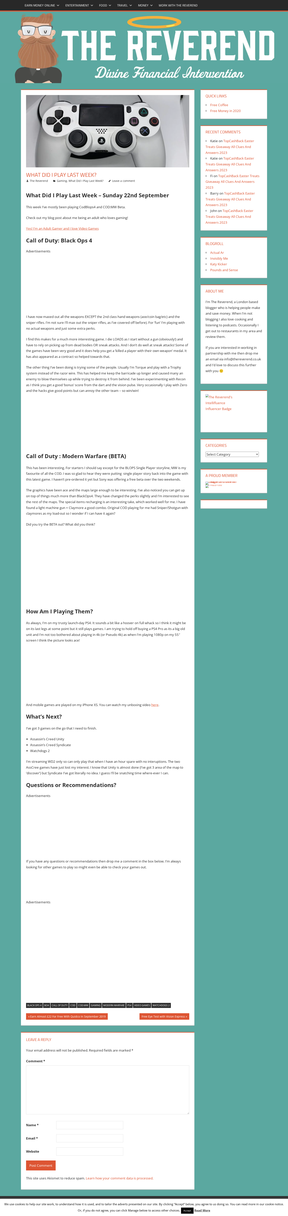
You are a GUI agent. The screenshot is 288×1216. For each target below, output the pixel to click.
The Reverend (39, 181)
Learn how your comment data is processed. (119, 1178)
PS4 (129, 1005)
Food (103, 5)
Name (32, 1125)
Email (32, 1138)
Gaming (62, 181)
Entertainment (77, 5)
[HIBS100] (214, 484)
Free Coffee (219, 105)
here (154, 705)
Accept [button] (187, 1210)
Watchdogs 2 (161, 1005)
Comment (35, 1061)
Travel (122, 5)
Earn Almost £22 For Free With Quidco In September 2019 (68, 1017)
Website (32, 1151)
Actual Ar (217, 252)
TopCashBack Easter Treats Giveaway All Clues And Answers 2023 (230, 147)
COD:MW (83, 1005)
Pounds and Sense (224, 270)
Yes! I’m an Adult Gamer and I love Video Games (62, 228)
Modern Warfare (114, 1005)
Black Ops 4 (34, 1005)
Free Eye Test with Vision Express (163, 1017)
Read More (202, 1210)
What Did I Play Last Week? (86, 181)
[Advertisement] (107, 281)
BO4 (46, 1005)
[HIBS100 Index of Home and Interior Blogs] (222, 481)
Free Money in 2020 (225, 111)
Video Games (142, 1005)
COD (72, 1005)
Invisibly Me (219, 258)
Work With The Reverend (178, 5)
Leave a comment (123, 181)
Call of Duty (60, 1005)
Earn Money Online (40, 5)
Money (143, 5)
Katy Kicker (218, 264)
